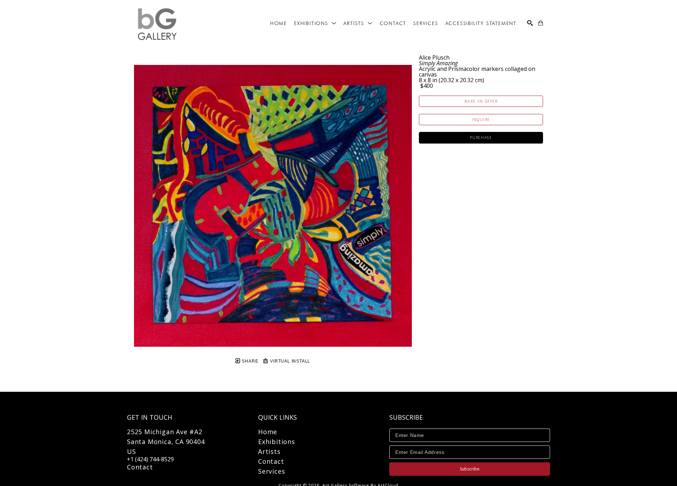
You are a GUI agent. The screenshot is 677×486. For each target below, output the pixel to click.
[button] (315, 23)
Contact (140, 467)
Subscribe (470, 469)
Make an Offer (481, 101)
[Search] (530, 23)
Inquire (481, 119)
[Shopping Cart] (540, 23)
